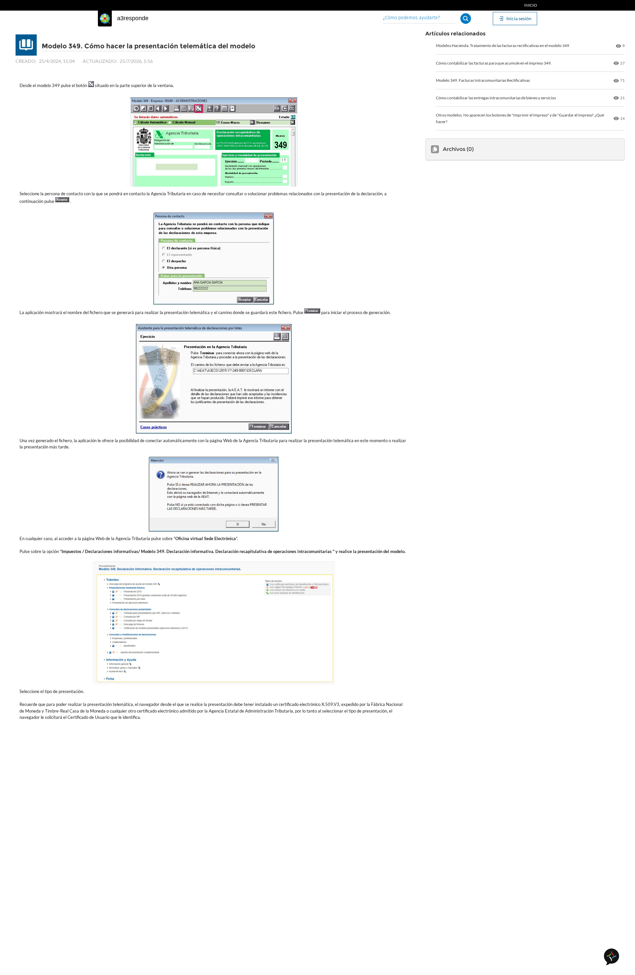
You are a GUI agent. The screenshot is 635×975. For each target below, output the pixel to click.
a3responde (132, 18)
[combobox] (419, 18)
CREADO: (26, 61)
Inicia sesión (518, 18)
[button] (465, 18)
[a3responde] (105, 18)
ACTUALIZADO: (100, 61)
